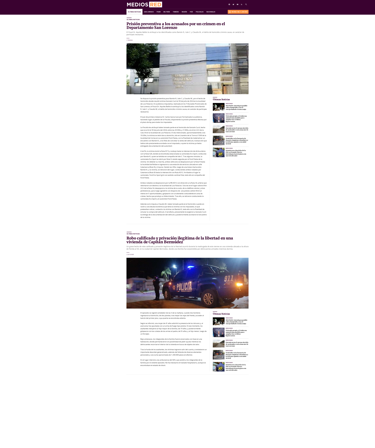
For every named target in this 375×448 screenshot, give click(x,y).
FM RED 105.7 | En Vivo (240, 12)
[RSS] (241, 4)
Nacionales (210, 12)
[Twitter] (233, 4)
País (191, 12)
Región (184, 12)
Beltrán (166, 12)
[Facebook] (229, 4)
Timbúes (176, 12)
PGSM (159, 12)
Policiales (200, 12)
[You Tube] (237, 4)
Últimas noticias (134, 12)
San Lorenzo (149, 12)
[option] (187, 68)
